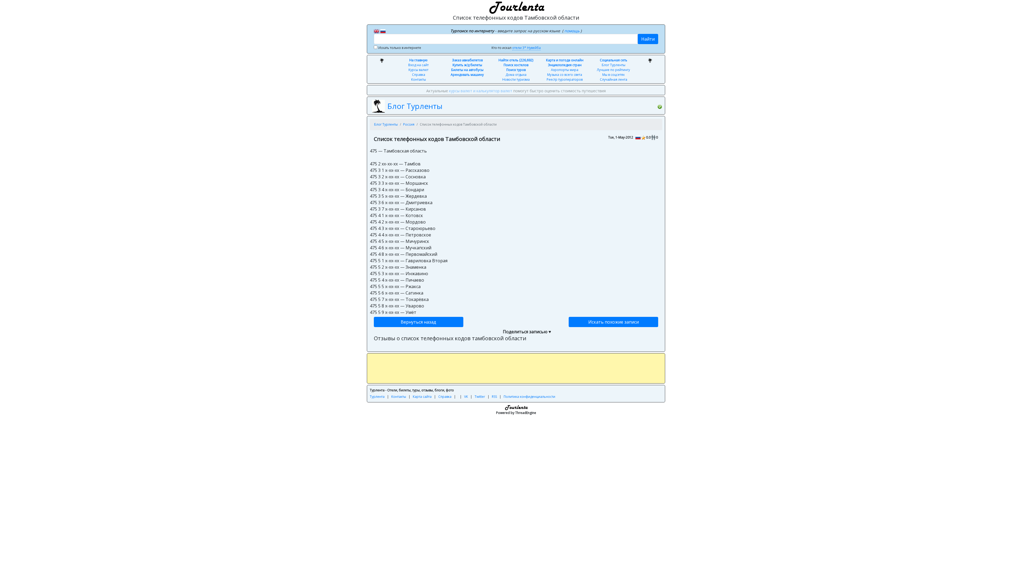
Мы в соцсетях (613, 74)
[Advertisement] (516, 368)
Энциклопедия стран (565, 65)
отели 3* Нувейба (526, 47)
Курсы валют (418, 70)
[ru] (383, 31)
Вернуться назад (418, 322)
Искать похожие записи (613, 322)
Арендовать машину (467, 74)
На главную (418, 60)
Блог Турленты (613, 65)
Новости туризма (516, 79)
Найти (648, 39)
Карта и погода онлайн (564, 60)
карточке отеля (626, 90)
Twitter (480, 396)
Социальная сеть (613, 60)
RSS (494, 396)
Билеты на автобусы (467, 70)
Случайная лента (613, 79)
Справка (418, 74)
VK (466, 396)
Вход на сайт (418, 65)
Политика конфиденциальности (529, 396)
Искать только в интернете (399, 47)
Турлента (377, 396)
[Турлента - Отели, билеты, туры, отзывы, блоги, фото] (516, 7)
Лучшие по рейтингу (613, 70)
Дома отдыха (516, 74)
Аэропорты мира (564, 70)
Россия (408, 124)
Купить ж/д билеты (467, 65)
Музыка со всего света (564, 74)
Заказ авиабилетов (467, 60)
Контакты (418, 79)
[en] (376, 31)
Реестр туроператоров (565, 79)
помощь (572, 30)
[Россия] (638, 137)
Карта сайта (422, 396)
